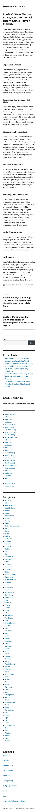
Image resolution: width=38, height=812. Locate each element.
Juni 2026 (8, 419)
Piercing (8, 659)
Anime (7, 513)
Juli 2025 (8, 440)
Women (8, 735)
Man (6, 633)
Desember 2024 (10, 458)
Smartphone (9, 695)
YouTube (8, 741)
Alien (7, 503)
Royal (7, 677)
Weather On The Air (14, 6)
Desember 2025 (10, 430)
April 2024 (8, 478)
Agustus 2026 (10, 414)
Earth (7, 572)
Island (7, 610)
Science (7, 679)
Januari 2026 (9, 427)
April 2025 (8, 448)
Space (7, 700)
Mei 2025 (8, 445)
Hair (6, 600)
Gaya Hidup (9, 595)
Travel (7, 723)
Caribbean (8, 539)
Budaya (7, 536)
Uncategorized (28, 284)
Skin (6, 692)
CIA (6, 551)
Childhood (8, 549)
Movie (7, 643)
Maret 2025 (9, 450)
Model (7, 636)
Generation (9, 597)
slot (4, 796)
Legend (7, 626)
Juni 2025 (8, 442)
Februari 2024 (10, 483)
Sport (7, 705)
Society (7, 697)
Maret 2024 (9, 481)
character (8, 546)
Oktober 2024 (10, 463)
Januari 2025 (9, 455)
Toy (6, 720)
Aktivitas (8, 500)
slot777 (5, 791)
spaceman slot (10, 702)
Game (7, 590)
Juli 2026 (8, 417)
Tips (6, 718)
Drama (7, 569)
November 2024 (11, 460)
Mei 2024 (8, 476)
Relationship (9, 674)
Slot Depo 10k (8, 765)
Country (8, 559)
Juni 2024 (8, 473)
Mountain (8, 641)
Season (7, 682)
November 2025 (11, 432)
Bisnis (7, 528)
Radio (7, 672)
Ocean (7, 654)
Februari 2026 (10, 424)
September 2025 (11, 437)
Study (7, 707)
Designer (8, 564)
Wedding (8, 733)
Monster (8, 638)
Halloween (9, 603)
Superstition (9, 710)
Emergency (9, 577)
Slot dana (6, 775)
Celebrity (8, 544)
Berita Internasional (12, 526)
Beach (7, 518)
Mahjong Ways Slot (10, 786)
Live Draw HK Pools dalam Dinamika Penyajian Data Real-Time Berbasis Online (18, 384)
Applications (9, 516)
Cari (4, 339)
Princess (8, 669)
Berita (7, 523)
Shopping (8, 687)
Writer (7, 738)
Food (6, 585)
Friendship (9, 587)
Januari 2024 (9, 486)
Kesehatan (9, 618)
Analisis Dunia (10, 508)
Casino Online (8, 770)
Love (6, 628)
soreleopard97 (10, 284)
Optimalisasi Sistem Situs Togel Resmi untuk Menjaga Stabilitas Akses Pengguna (19, 376)
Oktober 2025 (10, 435)
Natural (7, 651)
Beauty (7, 521)
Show (7, 689)
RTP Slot (6, 760)
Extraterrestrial (10, 580)
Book (7, 531)
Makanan (8, 631)
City (6, 554)
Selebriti (8, 684)
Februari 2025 (10, 453)
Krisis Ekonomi (10, 623)
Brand (7, 534)
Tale (6, 712)
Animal (7, 511)
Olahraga (8, 656)
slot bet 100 (7, 755)
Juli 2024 (8, 471)
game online (9, 592)
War (6, 728)
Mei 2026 (8, 422)
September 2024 (11, 465)
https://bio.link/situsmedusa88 (14, 801)
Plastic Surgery (10, 664)
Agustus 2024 (10, 468)
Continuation (10, 557)
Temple (7, 715)
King (6, 620)
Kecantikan (9, 615)
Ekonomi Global (11, 574)
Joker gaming (8, 781)
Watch (7, 730)
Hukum (7, 608)
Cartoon (8, 541)
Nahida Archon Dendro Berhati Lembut (19, 364)
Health (7, 605)
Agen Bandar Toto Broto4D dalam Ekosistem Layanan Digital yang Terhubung (17, 368)
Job (6, 613)
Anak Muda (9, 505)
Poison (7, 666)
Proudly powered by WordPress (25, 808)
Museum (8, 646)
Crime (7, 562)
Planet (7, 661)
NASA (7, 649)
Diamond (8, 567)
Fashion (8, 582)
